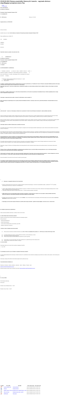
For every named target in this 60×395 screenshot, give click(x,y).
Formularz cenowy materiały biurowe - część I (20, 390)
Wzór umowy (15, 393)
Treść (3, 5)
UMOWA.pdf (6, 393)
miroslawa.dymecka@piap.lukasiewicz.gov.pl (7, 266)
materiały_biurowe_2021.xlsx (8, 390)
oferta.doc (5, 388)
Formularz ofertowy (16, 388)
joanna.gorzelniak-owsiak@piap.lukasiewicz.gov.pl (27, 268)
